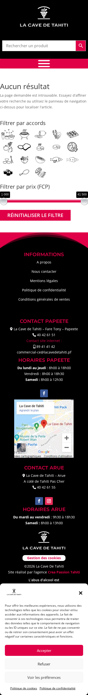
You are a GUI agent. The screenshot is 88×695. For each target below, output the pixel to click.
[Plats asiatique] (8, 159)
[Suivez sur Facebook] (44, 393)
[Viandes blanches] (24, 172)
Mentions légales (44, 280)
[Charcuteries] (40, 134)
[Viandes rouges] (40, 172)
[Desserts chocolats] (73, 134)
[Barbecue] (24, 134)
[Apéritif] (8, 134)
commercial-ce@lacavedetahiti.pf (44, 352)
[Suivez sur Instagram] (49, 501)
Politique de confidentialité (58, 688)
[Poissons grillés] (73, 159)
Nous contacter (44, 271)
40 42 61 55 (46, 487)
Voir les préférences (44, 677)
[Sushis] (8, 172)
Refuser (44, 663)
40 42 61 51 (46, 334)
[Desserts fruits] (8, 146)
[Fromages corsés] (40, 146)
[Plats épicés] (24, 159)
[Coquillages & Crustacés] (56, 134)
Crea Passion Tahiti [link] (64, 572)
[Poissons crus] (40, 159)
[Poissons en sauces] (56, 159)
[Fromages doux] (56, 146)
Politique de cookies (23, 688)
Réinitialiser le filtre (35, 215)
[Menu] (44, 63)
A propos (44, 262)
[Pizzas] (73, 146)
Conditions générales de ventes (44, 299)
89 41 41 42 (45, 346)
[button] (80, 593)
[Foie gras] (24, 146)
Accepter (44, 650)
